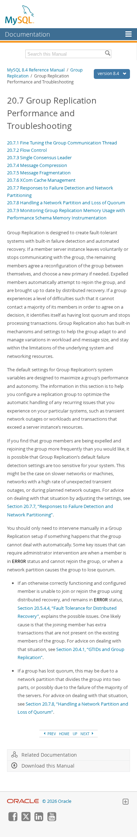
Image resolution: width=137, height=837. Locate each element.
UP (75, 733)
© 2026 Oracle (56, 801)
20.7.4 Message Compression (37, 165)
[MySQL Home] (20, 14)
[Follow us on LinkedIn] (38, 819)
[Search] (107, 54)
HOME (64, 733)
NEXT (85, 733)
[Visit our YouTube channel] (51, 819)
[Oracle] (23, 801)
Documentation (27, 34)
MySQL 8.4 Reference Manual (36, 70)
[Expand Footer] (125, 802)
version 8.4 (109, 73)
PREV (51, 733)
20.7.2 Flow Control (27, 150)
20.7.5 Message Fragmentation (39, 172)
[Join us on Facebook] (12, 819)
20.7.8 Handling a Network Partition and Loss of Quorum (66, 202)
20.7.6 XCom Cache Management (41, 180)
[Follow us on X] (25, 819)
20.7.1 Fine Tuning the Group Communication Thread (62, 143)
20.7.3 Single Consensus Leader (39, 157)
